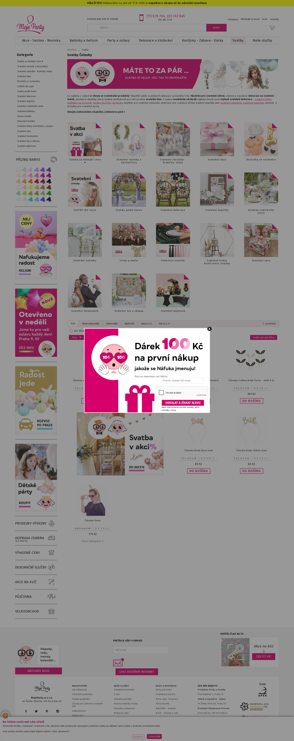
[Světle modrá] (36, 199)
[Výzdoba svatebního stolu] (261, 190)
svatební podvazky (231, 102)
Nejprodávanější (90, 323)
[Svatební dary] (217, 139)
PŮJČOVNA (23, 597)
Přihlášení (233, 19)
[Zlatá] (36, 187)
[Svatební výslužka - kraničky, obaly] (173, 139)
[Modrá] (42, 199)
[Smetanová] (18, 187)
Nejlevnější (112, 323)
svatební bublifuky (253, 102)
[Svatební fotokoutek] (85, 290)
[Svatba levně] (120, 443)
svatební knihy (263, 99)
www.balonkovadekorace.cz (176, 733)
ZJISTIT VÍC (263, 656)
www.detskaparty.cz (141, 733)
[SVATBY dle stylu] (85, 190)
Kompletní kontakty (124, 689)
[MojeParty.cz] (42, 687)
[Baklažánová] (49, 175)
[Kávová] (42, 187)
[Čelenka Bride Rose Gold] (199, 445)
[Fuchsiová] (36, 175)
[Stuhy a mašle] (129, 240)
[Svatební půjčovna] (173, 290)
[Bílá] (18, 169)
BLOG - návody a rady (167, 713)
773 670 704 (155, 16)
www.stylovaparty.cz (244, 733)
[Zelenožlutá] (24, 193)
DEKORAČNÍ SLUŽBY (31, 567)
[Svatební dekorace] (173, 190)
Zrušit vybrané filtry (263, 337)
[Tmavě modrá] (49, 199)
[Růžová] (30, 175)
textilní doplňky (102, 102)
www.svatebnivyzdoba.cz (108, 733)
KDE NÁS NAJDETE (208, 686)
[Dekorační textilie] (173, 240)
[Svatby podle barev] (129, 190)
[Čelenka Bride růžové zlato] (252, 445)
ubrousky (117, 102)
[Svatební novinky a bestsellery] (129, 139)
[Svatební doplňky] (217, 190)
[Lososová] (18, 175)
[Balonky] (36, 278)
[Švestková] (42, 169)
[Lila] (30, 169)
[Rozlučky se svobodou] (261, 139)
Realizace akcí (121, 713)
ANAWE (179, 739)
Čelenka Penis (93, 520)
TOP (73, 323)
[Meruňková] (24, 181)
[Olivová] (30, 193)
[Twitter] (36, 711)
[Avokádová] (36, 193)
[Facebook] (26, 711)
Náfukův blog (39, 671)
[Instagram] (57, 711)
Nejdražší (129, 323)
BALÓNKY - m (163, 708)
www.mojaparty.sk (76, 733)
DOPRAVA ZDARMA (29, 539)
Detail (261, 388)
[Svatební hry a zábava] (129, 290)
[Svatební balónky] (85, 240)
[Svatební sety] (261, 240)
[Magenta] (42, 175)
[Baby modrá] (18, 199)
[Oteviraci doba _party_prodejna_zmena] (36, 356)
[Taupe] (24, 187)
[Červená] (36, 181)
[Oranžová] (30, 181)
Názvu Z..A (164, 323)
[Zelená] (49, 193)
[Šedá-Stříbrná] (24, 169)
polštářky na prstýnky (79, 102)
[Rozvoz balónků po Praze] (36, 433)
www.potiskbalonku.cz (212, 733)
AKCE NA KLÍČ (26, 582)
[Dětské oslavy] (36, 511)
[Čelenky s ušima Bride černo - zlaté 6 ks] (252, 374)
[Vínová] (42, 181)
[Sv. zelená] (42, 193)
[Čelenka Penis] (93, 515)
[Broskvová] (18, 181)
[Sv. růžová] (24, 175)
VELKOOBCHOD (27, 611)
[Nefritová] (18, 193)
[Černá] (49, 181)
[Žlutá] (30, 187)
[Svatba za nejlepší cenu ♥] (85, 139)
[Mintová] (24, 199)
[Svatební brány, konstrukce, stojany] (217, 240)
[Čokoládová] (49, 187)
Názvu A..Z (146, 323)
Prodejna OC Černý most (212, 717)
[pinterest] (47, 711)
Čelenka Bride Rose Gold (198, 450)
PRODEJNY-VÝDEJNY (31, 523)
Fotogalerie (162, 717)
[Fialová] (36, 169)
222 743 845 (176, 16)
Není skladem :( (92, 541)
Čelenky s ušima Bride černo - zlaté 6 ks (251, 380)
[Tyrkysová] (30, 199)
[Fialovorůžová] (49, 169)
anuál (173, 708)
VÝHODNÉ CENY (27, 553)
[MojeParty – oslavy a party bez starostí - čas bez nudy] (30, 24)
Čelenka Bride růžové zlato (251, 450)
